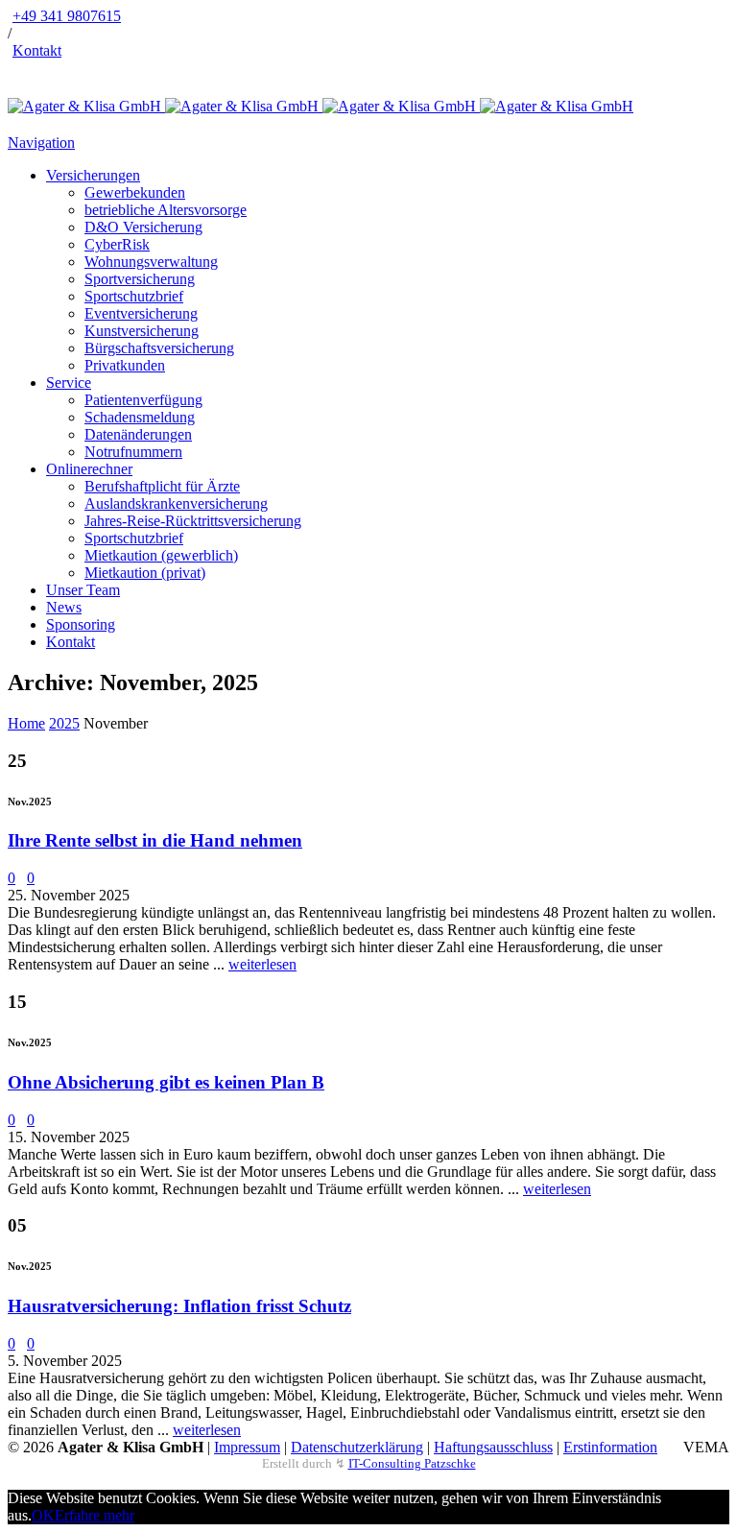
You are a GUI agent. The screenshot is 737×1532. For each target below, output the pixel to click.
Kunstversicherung (141, 331)
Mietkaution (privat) (144, 572)
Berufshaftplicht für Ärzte (162, 486)
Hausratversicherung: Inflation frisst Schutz (179, 1306)
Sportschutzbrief (133, 296)
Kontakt (36, 50)
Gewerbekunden (134, 192)
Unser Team (83, 590)
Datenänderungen (138, 434)
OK (43, 1515)
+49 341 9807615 (66, 16)
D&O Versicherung (143, 227)
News (64, 607)
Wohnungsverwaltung (151, 261)
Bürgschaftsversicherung (159, 348)
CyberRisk (117, 244)
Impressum (247, 1447)
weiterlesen (262, 964)
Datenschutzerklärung (357, 1447)
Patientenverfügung (143, 400)
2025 (64, 723)
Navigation (41, 142)
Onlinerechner (89, 469)
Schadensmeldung (139, 417)
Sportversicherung (139, 279)
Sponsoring (80, 624)
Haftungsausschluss (493, 1447)
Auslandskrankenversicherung (176, 503)
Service (68, 382)
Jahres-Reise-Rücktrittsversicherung (192, 521)
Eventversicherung (141, 313)
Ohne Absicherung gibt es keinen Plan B (166, 1082)
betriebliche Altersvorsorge (165, 210)
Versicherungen (93, 175)
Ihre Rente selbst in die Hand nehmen (155, 840)
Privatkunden (124, 365)
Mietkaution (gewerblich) (161, 555)
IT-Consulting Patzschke (412, 1463)
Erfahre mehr (94, 1515)
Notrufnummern (133, 451)
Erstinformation (610, 1447)
